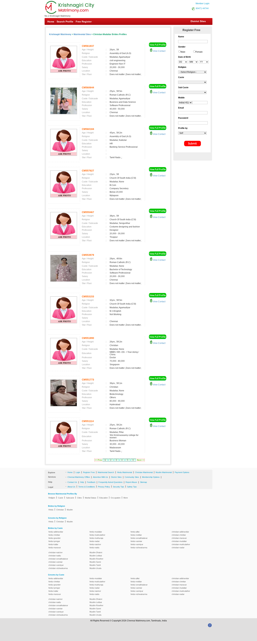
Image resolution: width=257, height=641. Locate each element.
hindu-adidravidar (55, 532)
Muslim (70, 510)
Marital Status (90, 498)
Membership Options (151, 477)
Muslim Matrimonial (164, 472)
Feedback (91, 482)
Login (78, 472)
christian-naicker (55, 552)
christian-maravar (179, 538)
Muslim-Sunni (95, 562)
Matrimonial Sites (82, 34)
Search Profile (65, 21)
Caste (60, 498)
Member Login (202, 3)
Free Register (84, 21)
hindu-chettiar (54, 535)
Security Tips (118, 487)
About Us (71, 487)
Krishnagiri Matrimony (60, 34)
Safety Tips (132, 487)
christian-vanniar (55, 562)
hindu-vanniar (136, 541)
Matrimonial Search (106, 472)
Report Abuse (131, 482)
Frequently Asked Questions (110, 482)
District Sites (198, 21)
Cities (79, 498)
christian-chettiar (179, 535)
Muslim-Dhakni (96, 552)
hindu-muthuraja (96, 538)
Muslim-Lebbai (96, 556)
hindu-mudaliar (96, 532)
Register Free (89, 472)
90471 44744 (202, 8)
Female (199, 52)
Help (82, 482)
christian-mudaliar (179, 541)
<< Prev (98, 460)
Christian (60, 510)
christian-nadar (178, 547)
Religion (51, 498)
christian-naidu (54, 556)
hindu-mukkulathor (97, 535)
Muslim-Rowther (96, 559)
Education (103, 498)
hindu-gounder (54, 538)
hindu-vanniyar (137, 544)
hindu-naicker (95, 544)
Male (183, 52)
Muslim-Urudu (95, 568)
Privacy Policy (104, 487)
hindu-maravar (54, 547)
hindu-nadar (95, 541)
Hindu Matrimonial (124, 472)
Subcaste (70, 498)
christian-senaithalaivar (58, 559)
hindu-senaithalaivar (139, 538)
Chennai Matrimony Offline (78, 477)
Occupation (115, 498)
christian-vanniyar (56, 565)
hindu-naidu (94, 547)
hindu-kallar (53, 544)
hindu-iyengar (54, 541)
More (125, 498)
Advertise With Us (100, 477)
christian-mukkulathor (181, 544)
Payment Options (182, 472)
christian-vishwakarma (58, 568)
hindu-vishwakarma (139, 547)
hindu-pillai (135, 532)
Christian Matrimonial (144, 472)
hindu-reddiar (136, 535)
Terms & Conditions (86, 487)
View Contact (158, 51)
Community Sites (132, 477)
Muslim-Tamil (95, 565)
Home (50, 21)
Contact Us (72, 482)
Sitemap (143, 482)
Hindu (50, 510)
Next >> (141, 460)
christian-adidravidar (180, 532)
